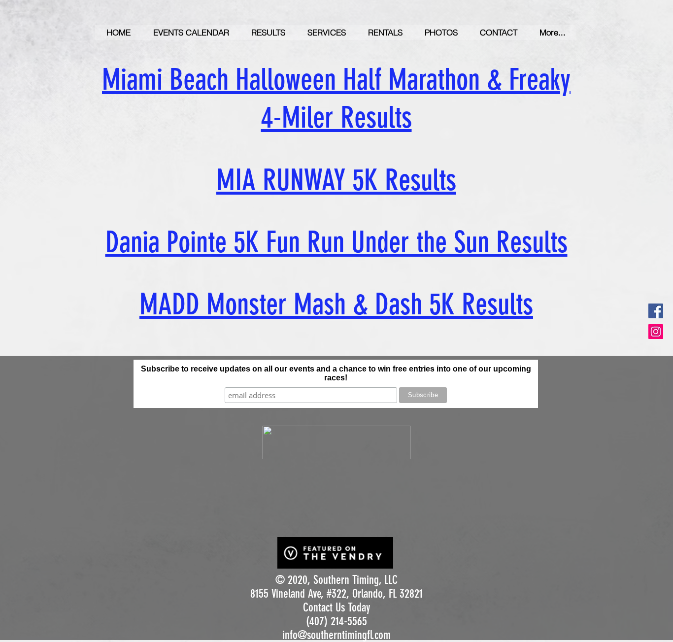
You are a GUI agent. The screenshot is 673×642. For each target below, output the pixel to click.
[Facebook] (655, 311)
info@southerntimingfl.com (336, 635)
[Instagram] (655, 331)
